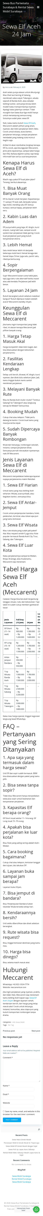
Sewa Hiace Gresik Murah (21, 1139)
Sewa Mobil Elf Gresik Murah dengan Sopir (21, 1146)
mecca (7, 87)
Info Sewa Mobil (18, 1022)
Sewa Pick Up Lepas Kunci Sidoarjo (21, 1149)
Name (6, 1085)
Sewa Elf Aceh (29, 123)
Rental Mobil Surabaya (21, 1179)
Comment (8, 1057)
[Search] (39, 1129)
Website (6, 1103)
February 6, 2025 (19, 87)
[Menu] (38, 7)
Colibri (33, 1209)
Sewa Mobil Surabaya (21, 1176)
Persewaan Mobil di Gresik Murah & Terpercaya (21, 1143)
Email (6, 1094)
